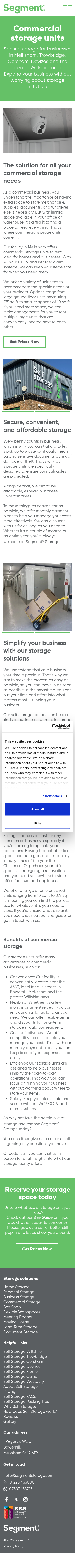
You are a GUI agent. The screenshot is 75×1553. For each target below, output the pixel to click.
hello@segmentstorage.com (28, 1475)
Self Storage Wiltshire (22, 1351)
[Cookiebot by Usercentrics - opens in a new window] (53, 726)
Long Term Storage (20, 1327)
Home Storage (16, 1287)
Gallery (9, 1421)
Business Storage (18, 1297)
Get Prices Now (24, 342)
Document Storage (20, 1332)
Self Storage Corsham (23, 1361)
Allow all (37, 809)
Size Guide (43, 1217)
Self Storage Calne (20, 1376)
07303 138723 (20, 1488)
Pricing (9, 1391)
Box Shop (12, 1307)
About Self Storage (20, 1386)
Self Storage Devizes (21, 1366)
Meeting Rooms (17, 1317)
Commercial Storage (21, 1302)
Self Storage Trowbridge (25, 1356)
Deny (37, 823)
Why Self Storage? (20, 1406)
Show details (52, 796)
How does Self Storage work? (30, 1411)
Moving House (16, 1322)
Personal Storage (18, 1292)
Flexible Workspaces (21, 1312)
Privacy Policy (13, 1546)
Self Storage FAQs (19, 1396)
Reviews (10, 1416)
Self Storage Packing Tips (26, 1401)
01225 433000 (22, 1482)
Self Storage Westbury (23, 1381)
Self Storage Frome (20, 1371)
